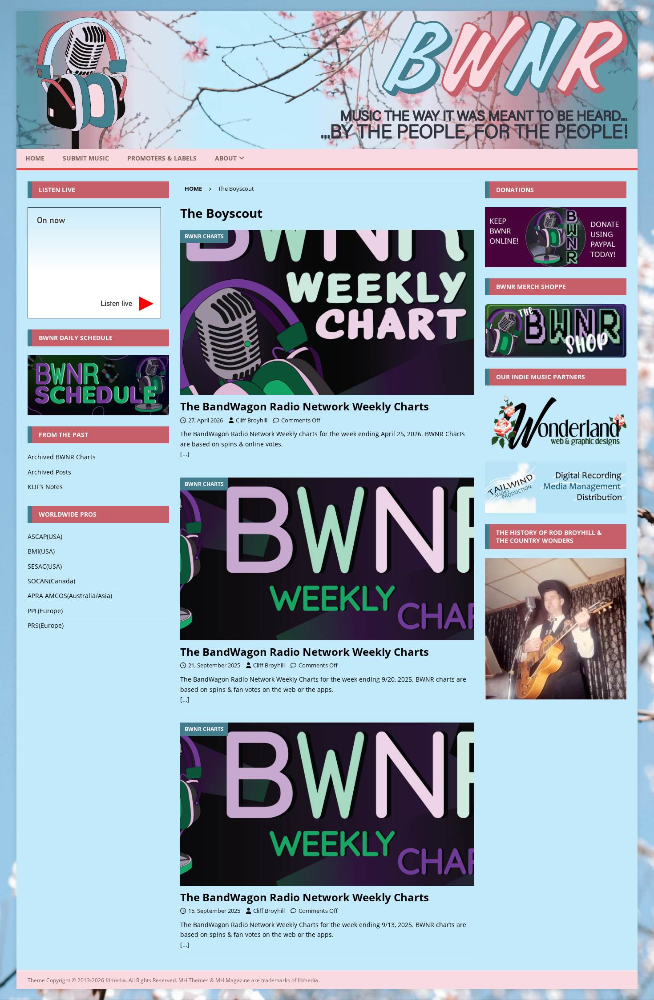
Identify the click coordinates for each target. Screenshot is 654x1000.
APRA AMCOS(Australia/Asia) (70, 595)
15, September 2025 (214, 911)
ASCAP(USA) (45, 536)
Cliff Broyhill (251, 420)
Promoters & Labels (162, 158)
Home (34, 158)
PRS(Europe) (46, 625)
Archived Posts (49, 472)
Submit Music (86, 158)
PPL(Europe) (45, 610)
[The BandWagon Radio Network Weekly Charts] (327, 312)
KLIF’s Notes (45, 486)
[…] (185, 454)
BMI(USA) (41, 551)
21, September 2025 (214, 665)
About (226, 158)
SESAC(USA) (45, 566)
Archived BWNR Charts (62, 457)
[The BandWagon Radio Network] (327, 144)
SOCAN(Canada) (51, 581)
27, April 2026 (205, 420)
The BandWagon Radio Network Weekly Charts (304, 406)
